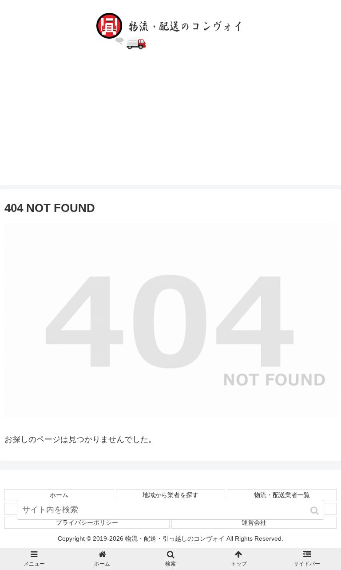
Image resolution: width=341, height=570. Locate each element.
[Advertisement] (170, 122)
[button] (315, 511)
